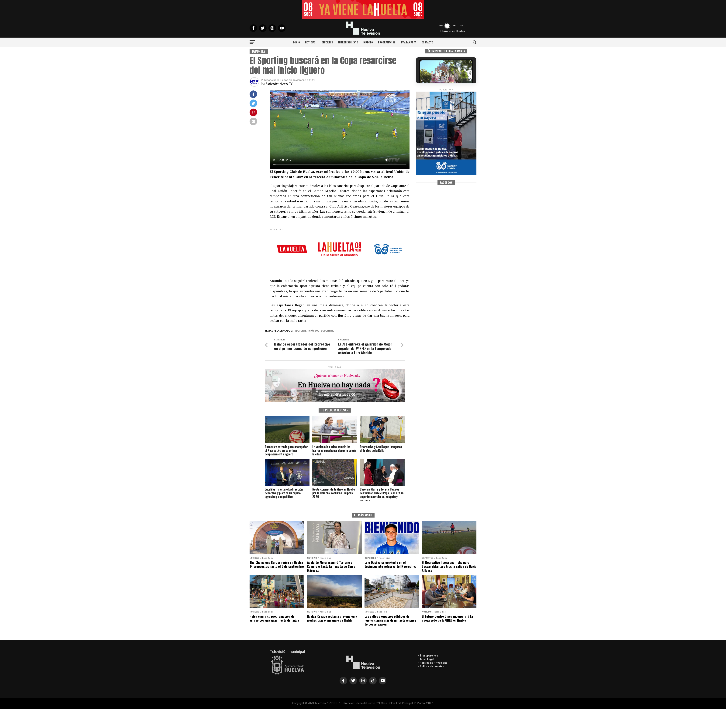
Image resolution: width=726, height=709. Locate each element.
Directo (368, 42)
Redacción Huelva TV (279, 83)
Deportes (327, 42)
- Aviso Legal (426, 659)
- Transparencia (428, 655)
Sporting (328, 331)
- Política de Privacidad (433, 662)
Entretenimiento (348, 42)
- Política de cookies (431, 666)
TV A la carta (408, 42)
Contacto (427, 42)
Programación (387, 42)
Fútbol (314, 331)
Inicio (296, 42)
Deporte (301, 331)
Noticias (310, 42)
